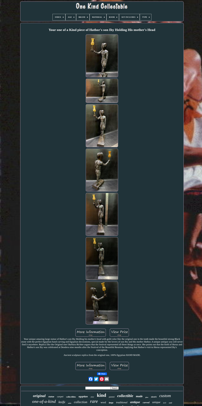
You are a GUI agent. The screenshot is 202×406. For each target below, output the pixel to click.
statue (51, 396)
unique (156, 402)
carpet (60, 396)
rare (94, 401)
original (39, 396)
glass (146, 397)
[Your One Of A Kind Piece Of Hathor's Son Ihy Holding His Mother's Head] (102, 56)
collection (80, 402)
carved (146, 402)
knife (62, 402)
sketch (154, 397)
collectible (125, 396)
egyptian (83, 396)
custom (165, 395)
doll (164, 403)
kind (101, 395)
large (111, 402)
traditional (121, 402)
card (170, 403)
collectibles (71, 397)
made (139, 396)
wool (103, 402)
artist (69, 403)
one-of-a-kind (44, 401)
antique (135, 402)
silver (92, 397)
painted (111, 397)
